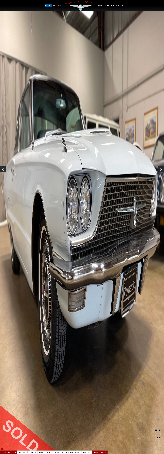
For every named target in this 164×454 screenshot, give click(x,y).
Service (60, 5)
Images (42, 452)
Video (50, 452)
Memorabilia (109, 5)
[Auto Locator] (15, 452)
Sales (55, 5)
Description (32, 452)
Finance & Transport (73, 452)
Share (97, 452)
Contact (87, 452)
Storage (101, 5)
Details (22, 452)
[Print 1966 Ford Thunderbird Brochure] (102, 452)
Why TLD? (48, 5)
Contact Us (119, 5)
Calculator (59, 452)
